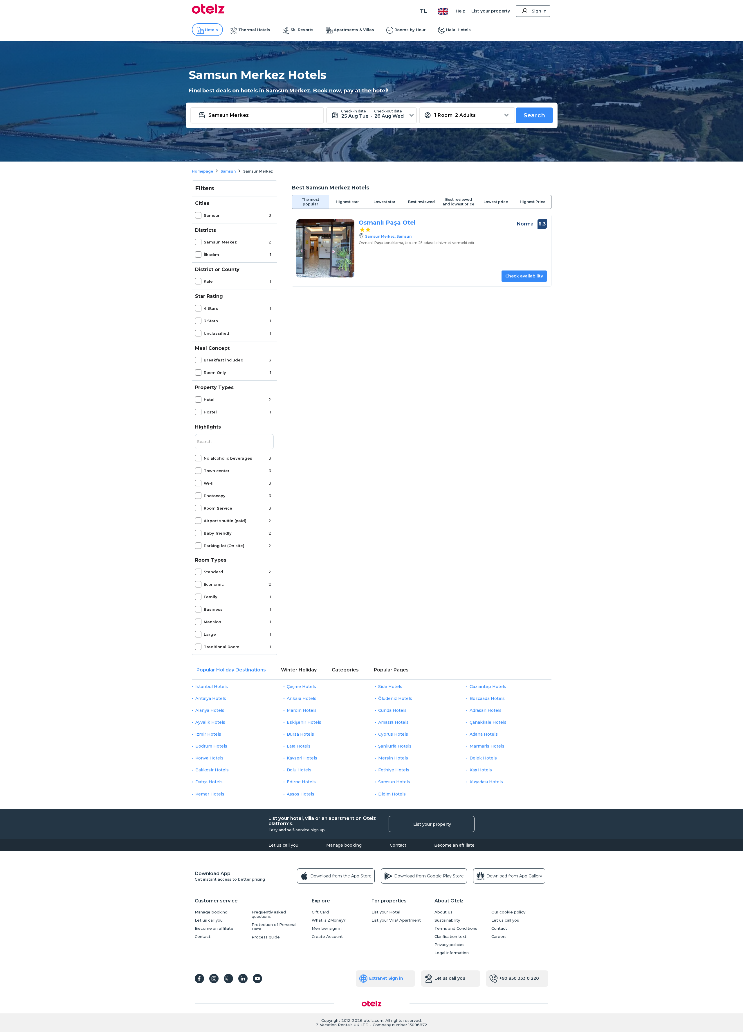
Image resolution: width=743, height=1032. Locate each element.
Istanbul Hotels (211, 686)
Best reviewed (421, 202)
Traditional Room (221, 646)
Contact (398, 845)
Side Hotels (390, 686)
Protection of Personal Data (274, 926)
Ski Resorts (302, 29)
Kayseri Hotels (302, 758)
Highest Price (532, 202)
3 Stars (211, 320)
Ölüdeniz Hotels (395, 698)
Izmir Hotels (208, 734)
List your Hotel (386, 912)
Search (534, 115)
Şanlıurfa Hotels (395, 746)
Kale (208, 281)
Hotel (209, 399)
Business (213, 609)
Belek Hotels (483, 758)
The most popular (310, 201)
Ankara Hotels (301, 698)
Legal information (451, 953)
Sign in (539, 11)
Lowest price (496, 202)
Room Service (218, 508)
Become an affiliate (454, 845)
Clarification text (450, 936)
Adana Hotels (484, 734)
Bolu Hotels (299, 770)
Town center (217, 470)
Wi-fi (209, 483)
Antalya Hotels (210, 698)
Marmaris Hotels (487, 746)
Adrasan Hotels (486, 710)
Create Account (327, 936)
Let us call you (283, 845)
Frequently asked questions (269, 914)
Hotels (211, 29)
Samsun (212, 215)
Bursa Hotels (300, 734)
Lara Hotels (299, 746)
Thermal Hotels (254, 29)
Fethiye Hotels (393, 770)
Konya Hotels (209, 758)
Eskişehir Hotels (304, 722)
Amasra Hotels (393, 722)
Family (210, 596)
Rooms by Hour (410, 29)
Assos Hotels (300, 794)
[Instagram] (214, 978)
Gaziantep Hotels (488, 686)
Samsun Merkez (220, 242)
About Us (443, 912)
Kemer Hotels (209, 794)
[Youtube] (257, 978)
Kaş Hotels (481, 770)
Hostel (210, 412)
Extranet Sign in (386, 978)
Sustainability (447, 920)
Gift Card (320, 912)
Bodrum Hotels (211, 746)
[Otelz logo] (208, 12)
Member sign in (327, 928)
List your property (490, 11)
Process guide (266, 937)
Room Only (215, 372)
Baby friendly (218, 533)
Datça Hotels (209, 781)
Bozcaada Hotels (487, 698)
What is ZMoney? (329, 920)
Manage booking (344, 845)
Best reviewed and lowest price (458, 201)
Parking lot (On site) (224, 545)
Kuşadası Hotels (486, 781)
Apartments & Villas (354, 29)
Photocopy (215, 495)
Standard (213, 571)
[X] (228, 978)
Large (210, 634)
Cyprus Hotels (393, 734)
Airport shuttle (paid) (225, 520)
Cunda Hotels (392, 710)
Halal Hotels (458, 29)
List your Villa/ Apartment (396, 920)
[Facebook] (199, 978)
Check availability (524, 276)
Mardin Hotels (302, 710)
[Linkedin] (243, 978)
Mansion (212, 621)
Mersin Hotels (393, 758)
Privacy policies (449, 945)
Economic (214, 584)
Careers (498, 936)
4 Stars (211, 308)
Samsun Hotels (394, 781)
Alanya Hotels (209, 710)
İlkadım (211, 254)
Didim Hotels (392, 794)
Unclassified (216, 333)
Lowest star (384, 202)
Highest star (347, 202)
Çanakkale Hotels (488, 722)
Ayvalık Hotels (210, 722)
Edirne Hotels (301, 781)
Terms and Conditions (455, 928)
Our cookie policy (508, 912)
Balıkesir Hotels (212, 770)
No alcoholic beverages (228, 458)
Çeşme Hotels (301, 686)
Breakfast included (224, 360)
